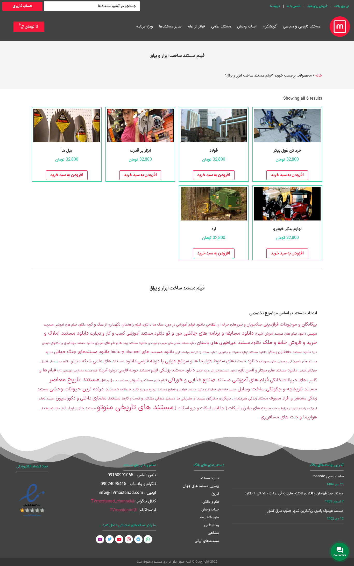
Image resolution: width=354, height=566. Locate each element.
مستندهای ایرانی (207, 541)
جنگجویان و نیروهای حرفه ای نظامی (234, 324)
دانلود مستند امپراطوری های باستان (229, 343)
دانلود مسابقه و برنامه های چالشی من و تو (210, 333)
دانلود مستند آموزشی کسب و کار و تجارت (127, 333)
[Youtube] (119, 539)
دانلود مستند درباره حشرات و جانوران (242, 352)
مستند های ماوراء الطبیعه (75, 408)
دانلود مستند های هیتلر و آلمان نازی (267, 371)
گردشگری (270, 27)
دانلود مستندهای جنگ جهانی (81, 351)
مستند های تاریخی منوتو (135, 407)
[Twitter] (109, 539)
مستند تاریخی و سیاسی (301, 27)
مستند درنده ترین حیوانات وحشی (84, 389)
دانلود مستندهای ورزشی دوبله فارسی (216, 371)
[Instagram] (129, 539)
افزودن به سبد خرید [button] (287, 175)
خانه (318, 75)
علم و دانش (210, 502)
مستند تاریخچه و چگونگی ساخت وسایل (277, 389)
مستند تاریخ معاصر (74, 379)
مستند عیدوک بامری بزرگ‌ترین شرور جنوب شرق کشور (305, 511)
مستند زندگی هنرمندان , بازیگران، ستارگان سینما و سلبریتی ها (222, 398)
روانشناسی (211, 525)
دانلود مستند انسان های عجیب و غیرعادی (172, 343)
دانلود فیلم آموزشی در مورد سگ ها (179, 324)
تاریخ (215, 493)
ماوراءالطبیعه (209, 517)
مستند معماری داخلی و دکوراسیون (88, 398)
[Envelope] (100, 539)
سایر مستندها (170, 27)
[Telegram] (138, 539)
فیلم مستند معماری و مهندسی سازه (77, 371)
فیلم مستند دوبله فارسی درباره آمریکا (128, 370)
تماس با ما (293, 6)
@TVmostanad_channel (113, 501)
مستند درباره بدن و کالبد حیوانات (143, 389)
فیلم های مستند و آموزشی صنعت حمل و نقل (134, 380)
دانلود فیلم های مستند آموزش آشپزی (280, 333)
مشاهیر (213, 533)
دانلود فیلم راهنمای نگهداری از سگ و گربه (119, 324)
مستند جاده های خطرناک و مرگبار (216, 390)
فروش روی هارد (317, 6)
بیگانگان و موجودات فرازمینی (290, 324)
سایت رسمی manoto (328, 476)
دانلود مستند (209, 478)
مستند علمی (221, 27)
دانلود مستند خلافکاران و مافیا (289, 352)
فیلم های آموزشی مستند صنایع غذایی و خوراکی (218, 380)
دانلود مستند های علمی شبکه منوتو (103, 361)
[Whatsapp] (148, 539)
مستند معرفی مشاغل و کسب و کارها (148, 398)
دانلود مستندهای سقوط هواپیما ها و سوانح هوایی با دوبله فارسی (198, 361)
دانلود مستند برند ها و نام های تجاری (121, 343)
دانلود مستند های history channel (142, 352)
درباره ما (275, 6)
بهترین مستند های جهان (201, 486)
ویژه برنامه (144, 27)
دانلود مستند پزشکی (177, 370)
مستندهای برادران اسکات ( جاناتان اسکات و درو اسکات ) (223, 408)
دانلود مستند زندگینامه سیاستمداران (196, 352)
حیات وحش (247, 27)
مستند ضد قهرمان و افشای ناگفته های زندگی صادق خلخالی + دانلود (294, 493)
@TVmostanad (123, 510)
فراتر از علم (196, 27)
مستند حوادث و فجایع (182, 389)
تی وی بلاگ (341, 6)
